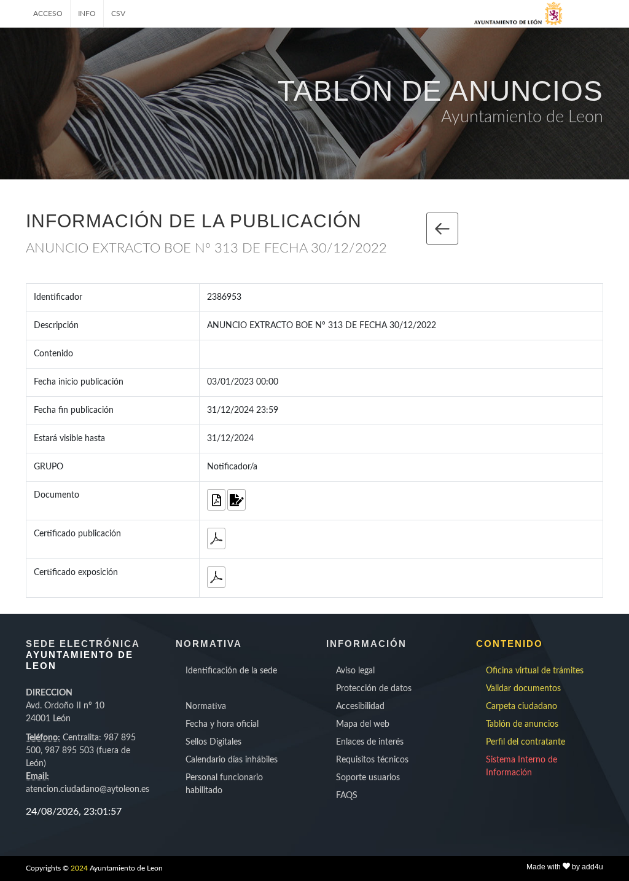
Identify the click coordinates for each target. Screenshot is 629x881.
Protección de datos (374, 688)
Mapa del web (362, 724)
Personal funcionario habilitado (224, 784)
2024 (79, 868)
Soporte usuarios (368, 777)
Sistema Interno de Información (521, 766)
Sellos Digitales (213, 742)
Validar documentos (523, 688)
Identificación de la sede (231, 671)
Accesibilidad (360, 706)
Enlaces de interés (370, 742)
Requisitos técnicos (372, 760)
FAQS (346, 795)
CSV (118, 13)
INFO (87, 13)
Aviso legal (355, 671)
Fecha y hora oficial (222, 724)
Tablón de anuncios (522, 724)
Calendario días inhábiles (232, 760)
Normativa (206, 706)
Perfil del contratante (525, 742)
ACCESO (48, 13)
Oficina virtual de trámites (535, 671)
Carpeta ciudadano (521, 706)
